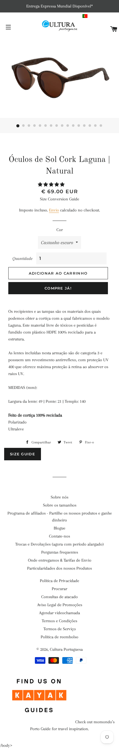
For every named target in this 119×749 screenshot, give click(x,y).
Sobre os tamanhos (59, 505)
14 (90, 126)
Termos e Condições (59, 620)
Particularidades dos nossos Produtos (59, 568)
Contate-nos (59, 536)
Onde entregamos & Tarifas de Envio (59, 560)
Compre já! (58, 288)
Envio (54, 210)
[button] (100, 16)
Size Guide (22, 454)
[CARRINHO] (114, 29)
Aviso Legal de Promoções (59, 604)
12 (79, 126)
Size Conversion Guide (59, 199)
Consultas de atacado (59, 596)
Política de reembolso (59, 636)
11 (73, 126)
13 (84, 126)
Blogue (59, 528)
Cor (59, 229)
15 (95, 126)
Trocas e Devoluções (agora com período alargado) (59, 544)
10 (68, 126)
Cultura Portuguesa (66, 649)
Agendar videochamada (59, 612)
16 (101, 126)
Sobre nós (59, 497)
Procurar (59, 588)
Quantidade (22, 258)
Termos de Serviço (59, 628)
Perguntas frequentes (59, 552)
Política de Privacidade (59, 580)
